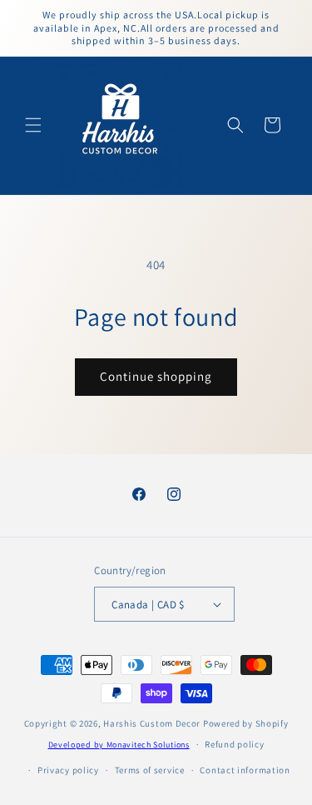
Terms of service (150, 770)
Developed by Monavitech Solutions (119, 744)
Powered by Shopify (246, 723)
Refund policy (234, 744)
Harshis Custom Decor (152, 723)
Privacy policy (68, 770)
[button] (33, 125)
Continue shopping (156, 376)
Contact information (245, 770)
